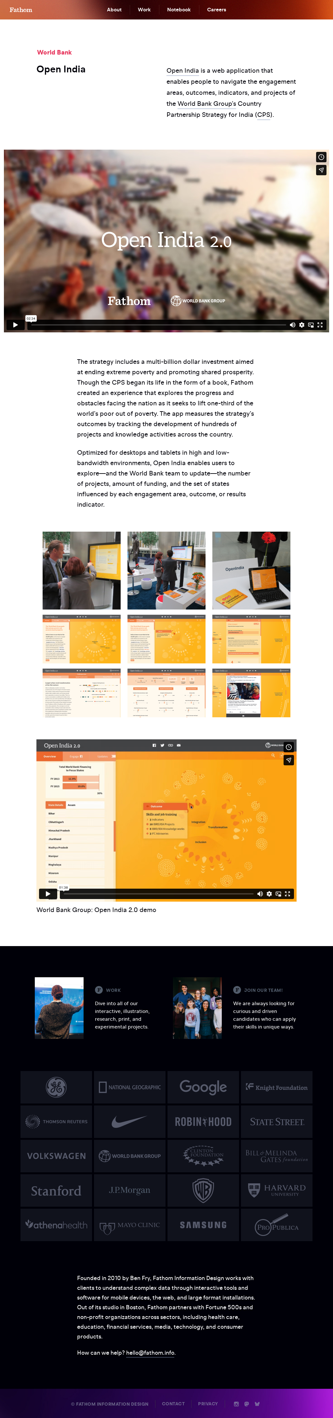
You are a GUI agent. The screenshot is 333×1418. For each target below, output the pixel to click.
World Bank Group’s (207, 103)
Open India (182, 70)
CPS (263, 114)
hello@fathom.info (150, 1352)
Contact (173, 1404)
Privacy (208, 1404)
